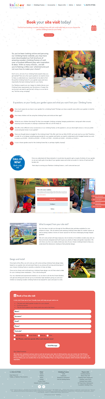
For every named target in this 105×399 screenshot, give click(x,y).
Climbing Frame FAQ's (85, 379)
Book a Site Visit (85, 376)
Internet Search (20, 335)
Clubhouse (63, 376)
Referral (42, 335)
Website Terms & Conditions (41, 383)
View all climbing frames (63, 379)
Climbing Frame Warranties (85, 377)
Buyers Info (62, 5)
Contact (78, 5)
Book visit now (49, 35)
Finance (42, 376)
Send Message (52, 345)
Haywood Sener (65, 392)
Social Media (32, 335)
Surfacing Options (85, 374)
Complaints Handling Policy (85, 385)
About (29, 5)
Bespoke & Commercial (63, 377)
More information (41, 194)
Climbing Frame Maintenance (85, 383)
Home (41, 372)
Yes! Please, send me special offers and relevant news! (34, 339)
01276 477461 (90, 5)
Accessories (51, 5)
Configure (52, 204)
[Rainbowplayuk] (40, 386)
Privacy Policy (41, 381)
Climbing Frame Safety (85, 381)
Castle (63, 374)
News (41, 377)
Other (50, 335)
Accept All (52, 199)
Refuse (52, 209)
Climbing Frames (39, 5)
